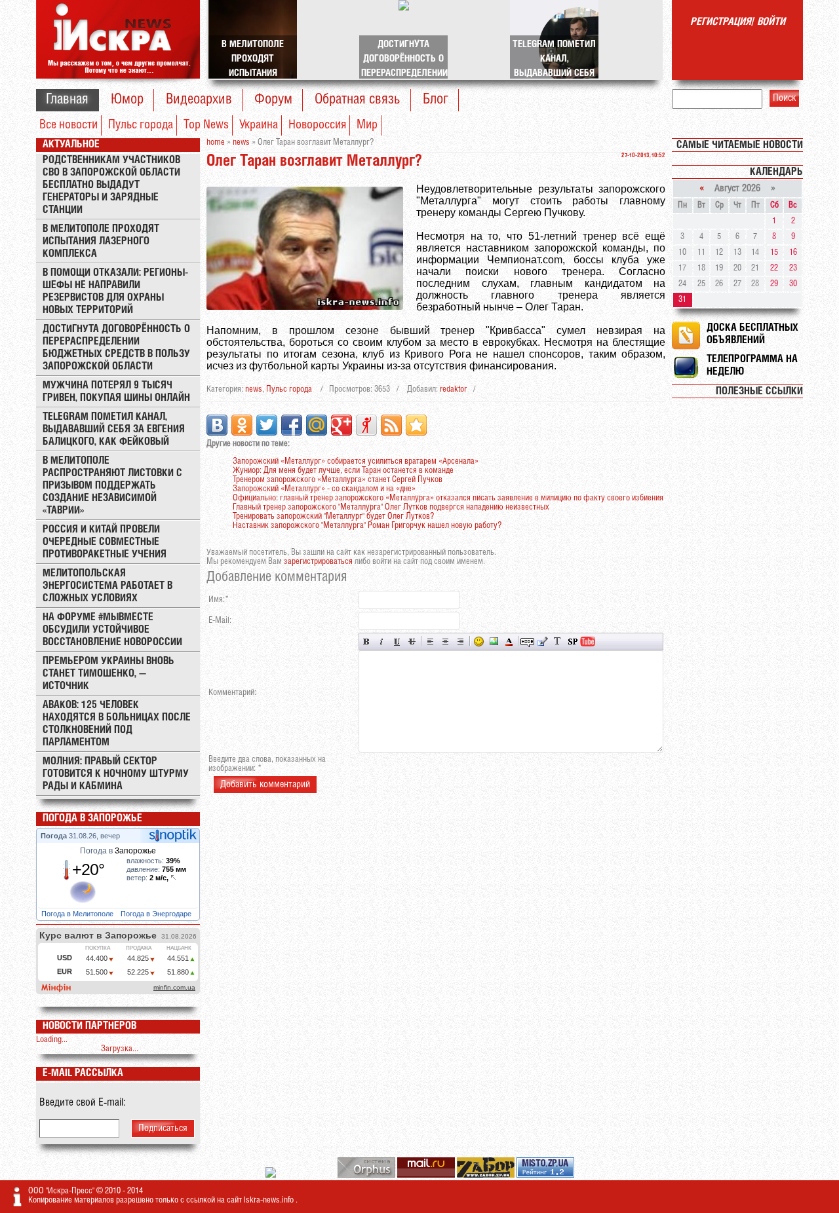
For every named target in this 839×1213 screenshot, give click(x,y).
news (253, 389)
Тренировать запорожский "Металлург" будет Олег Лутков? (333, 516)
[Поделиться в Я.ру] (366, 425)
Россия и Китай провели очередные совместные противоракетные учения (104, 542)
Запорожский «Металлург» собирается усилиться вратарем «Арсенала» (355, 461)
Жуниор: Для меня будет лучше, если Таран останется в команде (343, 470)
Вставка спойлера (572, 641)
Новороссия (317, 125)
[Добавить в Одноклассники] (241, 425)
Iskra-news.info (270, 1200)
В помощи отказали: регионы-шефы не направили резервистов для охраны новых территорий (115, 291)
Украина (258, 125)
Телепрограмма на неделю (752, 365)
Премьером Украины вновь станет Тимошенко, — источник (108, 673)
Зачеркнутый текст (412, 641)
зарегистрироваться (318, 561)
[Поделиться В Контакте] (216, 425)
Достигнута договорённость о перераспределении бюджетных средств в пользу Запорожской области (116, 347)
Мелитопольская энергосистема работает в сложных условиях (107, 586)
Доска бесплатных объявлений (752, 334)
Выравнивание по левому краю (430, 641)
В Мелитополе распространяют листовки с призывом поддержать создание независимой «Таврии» (112, 485)
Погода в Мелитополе (78, 914)
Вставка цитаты (542, 641)
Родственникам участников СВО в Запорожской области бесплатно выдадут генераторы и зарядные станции (111, 185)
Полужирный (366, 641)
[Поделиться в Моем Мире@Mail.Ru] (316, 425)
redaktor (453, 389)
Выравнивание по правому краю (460, 641)
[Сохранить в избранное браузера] (416, 425)
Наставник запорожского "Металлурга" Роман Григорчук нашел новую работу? (367, 525)
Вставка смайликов (478, 641)
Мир (367, 125)
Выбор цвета (509, 641)
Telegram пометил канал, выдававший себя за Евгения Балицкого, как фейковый (114, 429)
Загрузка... (119, 1049)
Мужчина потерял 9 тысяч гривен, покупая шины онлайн (116, 392)
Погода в (118, 850)
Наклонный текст (381, 641)
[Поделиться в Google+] (341, 425)
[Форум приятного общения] (271, 1175)
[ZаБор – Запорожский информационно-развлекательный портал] (487, 1175)
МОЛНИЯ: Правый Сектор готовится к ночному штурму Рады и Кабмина (116, 773)
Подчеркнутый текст (396, 641)
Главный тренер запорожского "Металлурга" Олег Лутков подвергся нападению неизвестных (391, 507)
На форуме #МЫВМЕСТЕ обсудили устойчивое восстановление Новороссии (112, 629)
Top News (206, 125)
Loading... (52, 1039)
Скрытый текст (527, 641)
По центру (445, 641)
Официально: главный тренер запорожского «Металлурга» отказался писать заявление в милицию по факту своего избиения (448, 498)
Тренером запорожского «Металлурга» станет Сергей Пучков (337, 479)
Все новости (68, 125)
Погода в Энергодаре (157, 914)
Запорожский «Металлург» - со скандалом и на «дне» (324, 489)
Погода (55, 836)
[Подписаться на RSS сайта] (391, 425)
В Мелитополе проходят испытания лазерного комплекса (101, 241)
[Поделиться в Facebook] (291, 425)
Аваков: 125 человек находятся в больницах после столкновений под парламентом (117, 723)
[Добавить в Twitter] (266, 425)
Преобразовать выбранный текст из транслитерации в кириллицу (557, 641)
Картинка (493, 641)
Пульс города (140, 125)
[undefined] (367, 1175)
